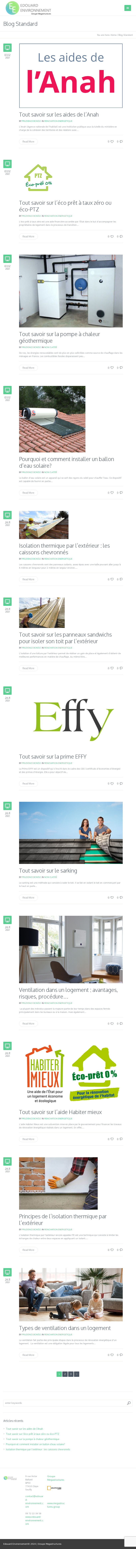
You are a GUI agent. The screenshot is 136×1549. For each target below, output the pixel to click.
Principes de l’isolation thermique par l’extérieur (63, 1219)
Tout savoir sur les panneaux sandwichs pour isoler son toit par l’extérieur (65, 638)
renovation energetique (58, 121)
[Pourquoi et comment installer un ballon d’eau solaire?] (52, 418)
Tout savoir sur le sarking (48, 870)
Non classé (50, 347)
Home (113, 35)
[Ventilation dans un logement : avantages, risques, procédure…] (71, 949)
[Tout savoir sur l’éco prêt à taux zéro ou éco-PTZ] (38, 177)
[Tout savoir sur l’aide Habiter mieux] (71, 1073)
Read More (28, 141)
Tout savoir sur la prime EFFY (52, 756)
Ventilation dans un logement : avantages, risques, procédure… (68, 993)
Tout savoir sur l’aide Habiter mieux (60, 1112)
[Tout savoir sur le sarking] (71, 832)
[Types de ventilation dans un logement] (71, 1294)
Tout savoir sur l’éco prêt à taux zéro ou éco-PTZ (65, 206)
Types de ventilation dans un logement (65, 1327)
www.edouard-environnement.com (34, 1520)
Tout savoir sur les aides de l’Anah (59, 114)
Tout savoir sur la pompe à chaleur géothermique (59, 337)
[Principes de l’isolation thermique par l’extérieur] (58, 1183)
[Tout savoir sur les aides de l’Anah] (71, 75)
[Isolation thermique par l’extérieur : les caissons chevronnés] (43, 524)
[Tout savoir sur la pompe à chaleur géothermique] (71, 290)
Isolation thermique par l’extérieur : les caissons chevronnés (64, 549)
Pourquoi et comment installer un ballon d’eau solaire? (66, 462)
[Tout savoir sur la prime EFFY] (71, 717)
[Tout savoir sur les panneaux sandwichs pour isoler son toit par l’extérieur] (42, 612)
